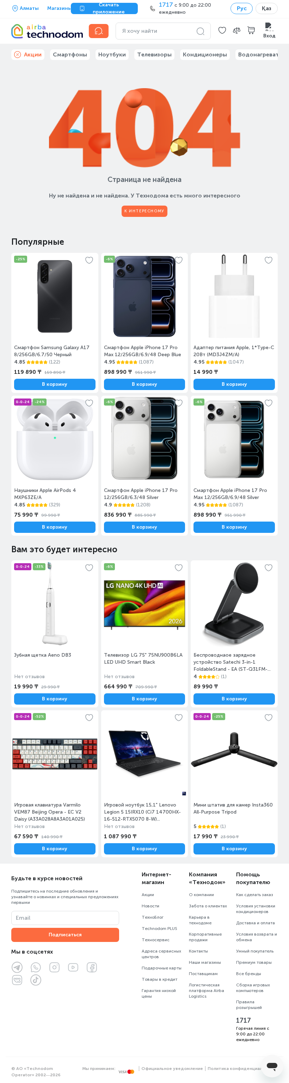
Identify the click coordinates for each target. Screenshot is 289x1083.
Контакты (198, 951)
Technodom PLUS (159, 928)
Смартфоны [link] (70, 54)
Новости (150, 905)
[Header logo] (45, 31)
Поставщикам (203, 973)
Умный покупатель (254, 951)
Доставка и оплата (255, 922)
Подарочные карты (162, 968)
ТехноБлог (153, 917)
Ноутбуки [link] (112, 54)
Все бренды (248, 973)
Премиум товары (254, 962)
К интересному (144, 211)
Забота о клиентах (208, 905)
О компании (201, 894)
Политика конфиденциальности (243, 1068)
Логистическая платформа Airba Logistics (206, 990)
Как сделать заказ (254, 894)
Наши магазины (205, 962)
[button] (222, 31)
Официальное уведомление (172, 1068)
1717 (243, 1020)
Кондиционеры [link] (205, 54)
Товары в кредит (159, 979)
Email (23, 917)
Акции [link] (33, 54)
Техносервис (156, 939)
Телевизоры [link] (154, 54)
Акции (148, 894)
